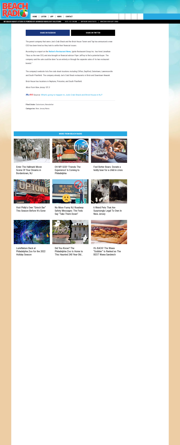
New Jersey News (42, 109)
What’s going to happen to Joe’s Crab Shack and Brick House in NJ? (71, 95)
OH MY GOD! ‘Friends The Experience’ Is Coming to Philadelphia (68, 170)
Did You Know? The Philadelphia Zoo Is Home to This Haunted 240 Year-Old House (69, 251)
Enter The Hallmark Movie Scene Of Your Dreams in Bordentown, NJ (29, 170)
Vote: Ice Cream (71, 22)
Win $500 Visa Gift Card (109, 22)
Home (35, 17)
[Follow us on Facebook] (134, 17)
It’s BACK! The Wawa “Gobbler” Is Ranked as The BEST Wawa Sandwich (107, 251)
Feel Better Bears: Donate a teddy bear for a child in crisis (108, 168)
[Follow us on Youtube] (140, 17)
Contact (69, 17)
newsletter (49, 104)
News (59, 17)
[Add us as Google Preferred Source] (128, 17)
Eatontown (40, 104)
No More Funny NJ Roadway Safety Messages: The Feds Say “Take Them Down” (69, 210)
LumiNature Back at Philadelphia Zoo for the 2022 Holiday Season (30, 251)
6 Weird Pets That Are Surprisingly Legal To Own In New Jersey (107, 210)
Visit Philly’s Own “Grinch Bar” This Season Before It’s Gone (31, 209)
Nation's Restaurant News (60, 51)
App (51, 17)
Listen (43, 17)
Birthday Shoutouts (88, 22)
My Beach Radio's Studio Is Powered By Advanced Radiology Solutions (32, 22)
